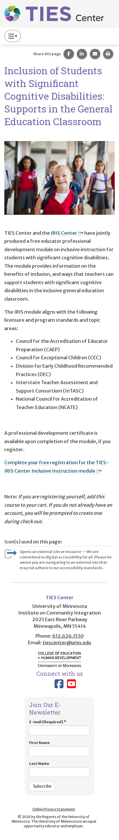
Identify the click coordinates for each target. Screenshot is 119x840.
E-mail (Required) (47, 721)
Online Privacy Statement (53, 809)
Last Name (39, 763)
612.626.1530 (68, 636)
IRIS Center (64, 233)
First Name (39, 742)
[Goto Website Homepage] (54, 13)
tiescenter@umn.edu (66, 642)
